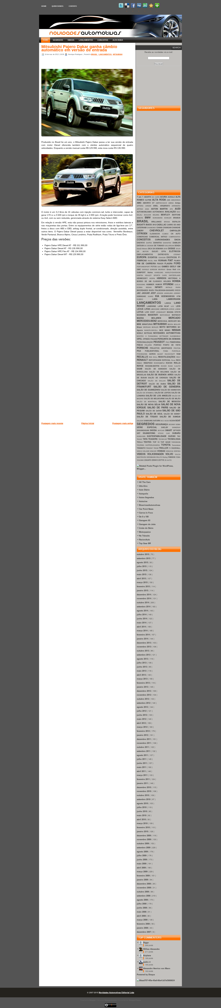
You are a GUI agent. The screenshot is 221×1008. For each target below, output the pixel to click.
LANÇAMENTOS (86, 40)
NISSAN (176, 330)
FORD (177, 263)
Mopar (140, 327)
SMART (169, 430)
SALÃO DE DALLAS (157, 381)
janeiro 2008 (143, 927)
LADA (159, 299)
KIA (158, 296)
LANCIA (169, 303)
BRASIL (94, 54)
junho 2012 (142, 714)
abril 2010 (141, 819)
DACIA (177, 239)
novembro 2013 (144, 646)
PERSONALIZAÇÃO (145, 342)
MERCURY (173, 321)
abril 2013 (141, 674)
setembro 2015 (144, 558)
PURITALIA (176, 351)
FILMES (177, 260)
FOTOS (154, 266)
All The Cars (144, 482)
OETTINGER (164, 336)
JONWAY (177, 293)
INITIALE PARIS (173, 287)
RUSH (171, 366)
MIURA (171, 324)
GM (178, 266)
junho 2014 (142, 618)
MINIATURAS (147, 324)
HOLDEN (167, 281)
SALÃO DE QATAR (154, 410)
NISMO (168, 330)
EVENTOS (153, 257)
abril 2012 (141, 723)
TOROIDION (175, 442)
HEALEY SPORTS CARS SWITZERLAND (162, 275)
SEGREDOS (58, 40)
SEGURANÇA (161, 424)
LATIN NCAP (164, 306)
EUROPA (142, 257)
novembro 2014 (144, 598)
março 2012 (142, 726)
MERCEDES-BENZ (147, 320)
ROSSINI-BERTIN (153, 366)
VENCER (153, 451)
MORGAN (147, 327)
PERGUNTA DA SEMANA (168, 338)
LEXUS (140, 308)
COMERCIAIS (143, 236)
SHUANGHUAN (143, 430)
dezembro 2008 (144, 883)
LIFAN (147, 308)
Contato (73, 6)
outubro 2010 (143, 795)
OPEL (140, 338)
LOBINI (177, 309)
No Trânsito (144, 535)
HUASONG (141, 284)
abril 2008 (141, 915)
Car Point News (146, 508)
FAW (156, 260)
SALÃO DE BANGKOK (157, 369)
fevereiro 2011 (143, 779)
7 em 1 (140, 196)
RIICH (178, 360)
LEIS (178, 306)
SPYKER (176, 430)
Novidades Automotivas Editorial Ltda (116, 992)
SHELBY (166, 427)
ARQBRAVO (166, 205)
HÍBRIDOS (162, 278)
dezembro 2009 (144, 835)
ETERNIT (177, 254)
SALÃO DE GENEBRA (166, 386)
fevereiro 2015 (143, 586)
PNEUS (141, 345)
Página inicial (87, 423)
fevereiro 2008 (143, 923)
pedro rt (146, 961)
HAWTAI (141, 275)
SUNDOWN (142, 436)
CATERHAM (142, 227)
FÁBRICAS (142, 260)
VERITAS (177, 451)
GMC (139, 269)
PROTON (177, 348)
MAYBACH (176, 315)
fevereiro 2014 (143, 634)
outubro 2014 (143, 602)
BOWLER (168, 218)
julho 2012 (142, 710)
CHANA (159, 227)
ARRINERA (176, 206)
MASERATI (154, 314)
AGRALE (171, 197)
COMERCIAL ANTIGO (159, 236)
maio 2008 (142, 911)
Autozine (143, 501)
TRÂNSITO (141, 448)
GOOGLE (146, 269)
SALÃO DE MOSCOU (169, 401)
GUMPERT (142, 272)
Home (43, 6)
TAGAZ (140, 439)
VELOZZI (146, 451)
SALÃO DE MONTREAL (148, 401)
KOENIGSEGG (169, 296)
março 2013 (142, 678)
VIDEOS (71, 40)
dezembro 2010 (144, 787)
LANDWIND (152, 306)
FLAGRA (169, 263)
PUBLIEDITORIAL (154, 351)
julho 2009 (142, 855)
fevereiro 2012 (143, 731)
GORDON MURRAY (158, 269)
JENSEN (160, 293)
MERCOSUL (163, 321)
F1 (179, 257)
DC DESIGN (149, 245)
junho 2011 (142, 763)
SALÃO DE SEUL (155, 413)
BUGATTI (141, 224)
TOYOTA (166, 444)
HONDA (176, 281)
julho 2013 (142, 662)
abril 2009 (141, 867)
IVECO (177, 290)
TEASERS (153, 438)
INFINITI (160, 287)
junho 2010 (142, 811)
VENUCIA (170, 451)
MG (179, 321)
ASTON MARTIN (160, 208)
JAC (139, 293)
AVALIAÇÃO (171, 211)
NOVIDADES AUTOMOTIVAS (166, 332)
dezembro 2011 (144, 739)
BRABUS (176, 217)
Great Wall (172, 269)
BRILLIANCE (157, 221)
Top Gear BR (145, 543)
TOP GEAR (166, 442)
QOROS (153, 354)
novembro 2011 (144, 743)
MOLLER (177, 324)
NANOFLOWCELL (151, 330)
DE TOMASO (159, 245)
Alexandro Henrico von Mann (156, 968)
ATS (172, 209)
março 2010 (142, 823)
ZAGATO (148, 460)
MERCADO (174, 317)
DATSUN (140, 245)
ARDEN (149, 206)
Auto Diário (144, 489)
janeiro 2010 (143, 831)
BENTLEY (166, 214)
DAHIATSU (158, 242)
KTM (178, 296)
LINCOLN (164, 309)
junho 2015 (142, 570)
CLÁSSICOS (156, 233)
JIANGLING (169, 293)
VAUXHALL (175, 448)
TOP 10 (157, 442)
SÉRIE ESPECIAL (149, 427)
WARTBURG (142, 457)
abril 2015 (141, 578)
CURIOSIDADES (164, 239)
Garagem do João (147, 524)
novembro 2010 (144, 791)
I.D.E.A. (177, 284)
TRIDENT (149, 448)
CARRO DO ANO (173, 224)
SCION (172, 420)
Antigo (177, 203)
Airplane (147, 955)
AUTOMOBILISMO (144, 211)
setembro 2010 (144, 799)
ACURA (164, 196)
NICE (162, 330)
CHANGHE (176, 227)
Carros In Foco (146, 512)
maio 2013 (142, 670)
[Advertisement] (96, 440)
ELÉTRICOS (174, 251)
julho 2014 (142, 614)
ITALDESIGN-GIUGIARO (165, 290)
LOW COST (150, 312)
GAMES (166, 266)
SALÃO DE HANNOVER (170, 390)
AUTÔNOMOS (158, 211)
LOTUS (141, 311)
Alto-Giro (143, 485)
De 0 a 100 (144, 516)
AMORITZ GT (149, 203)
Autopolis (143, 493)
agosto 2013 (143, 658)
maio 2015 (142, 574)
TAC (178, 436)
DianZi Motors (142, 248)
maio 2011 (142, 767)
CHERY (143, 230)
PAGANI (153, 339)
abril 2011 (141, 771)
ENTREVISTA (166, 254)
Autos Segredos (146, 497)
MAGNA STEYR (173, 312)
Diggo (146, 942)
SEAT (177, 420)
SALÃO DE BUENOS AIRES (160, 374)
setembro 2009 (144, 847)
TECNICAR (163, 439)
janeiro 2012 (143, 735)
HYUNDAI (169, 284)
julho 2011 (142, 759)
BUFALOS (176, 221)
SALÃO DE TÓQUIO (148, 416)
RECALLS (143, 356)
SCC (162, 420)
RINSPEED (149, 363)
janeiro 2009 (143, 879)
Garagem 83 (144, 520)
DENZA (177, 245)
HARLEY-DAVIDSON (172, 272)
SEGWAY (172, 424)
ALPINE (148, 200)
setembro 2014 (144, 606)
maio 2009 (142, 863)
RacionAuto (144, 539)
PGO (168, 342)
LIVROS (171, 309)
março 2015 (142, 582)
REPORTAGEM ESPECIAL (160, 360)
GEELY (173, 266)
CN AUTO (175, 233)
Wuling (165, 457)
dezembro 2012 (144, 690)
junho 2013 (142, 666)
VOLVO (170, 454)
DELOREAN (170, 245)
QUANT (161, 354)
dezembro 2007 (144, 931)
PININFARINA (175, 342)
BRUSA (168, 222)
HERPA (153, 278)
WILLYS (159, 457)
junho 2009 (142, 859)
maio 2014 (142, 622)
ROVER (164, 366)
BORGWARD (158, 218)
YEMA (178, 457)
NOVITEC (141, 336)
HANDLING (160, 272)
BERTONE (176, 214)
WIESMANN (151, 457)
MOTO (163, 326)
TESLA (140, 442)
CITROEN (143, 233)
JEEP (154, 293)
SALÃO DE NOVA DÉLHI (149, 404)
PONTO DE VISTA (171, 345)
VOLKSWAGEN (156, 454)
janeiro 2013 (143, 686)
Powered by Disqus (146, 974)
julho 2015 (142, 566)
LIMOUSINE (155, 309)
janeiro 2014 (143, 638)
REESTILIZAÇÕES (167, 356)
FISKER (160, 263)
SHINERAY (176, 427)
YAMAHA (172, 457)
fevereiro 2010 (143, 827)
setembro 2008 (144, 895)
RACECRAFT (171, 354)
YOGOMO (140, 460)
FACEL (151, 260)
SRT (140, 433)
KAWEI (151, 296)
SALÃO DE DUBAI (158, 384)
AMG (140, 202)
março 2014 (142, 630)
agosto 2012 (143, 706)
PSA (141, 350)
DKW (166, 248)
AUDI (177, 208)
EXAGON (163, 257)
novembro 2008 (144, 887)
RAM (178, 354)
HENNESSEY (143, 278)
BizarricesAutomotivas (149, 505)
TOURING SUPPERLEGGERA (149, 445)
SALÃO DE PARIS (158, 407)
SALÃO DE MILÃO (172, 398)
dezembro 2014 (144, 594)
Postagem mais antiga (122, 423)
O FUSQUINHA (152, 336)
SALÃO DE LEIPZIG (163, 392)
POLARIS (149, 345)
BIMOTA (141, 218)
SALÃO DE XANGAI (170, 416)
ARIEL (156, 205)
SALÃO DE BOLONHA (159, 372)
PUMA (167, 351)
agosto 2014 (143, 610)
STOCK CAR (165, 433)
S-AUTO (177, 366)
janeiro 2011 (143, 783)
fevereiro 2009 (143, 875)
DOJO (178, 248)
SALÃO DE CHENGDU (158, 377)
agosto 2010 (143, 803)
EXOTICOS (172, 257)
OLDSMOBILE (175, 336)
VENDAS (161, 451)
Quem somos (57, 6)
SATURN (156, 420)
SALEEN (140, 420)
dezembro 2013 (144, 642)
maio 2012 (142, 718)
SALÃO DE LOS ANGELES (159, 395)
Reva (173, 360)
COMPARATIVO (174, 237)
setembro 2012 (144, 702)
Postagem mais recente (52, 423)
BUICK (149, 224)
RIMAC (140, 363)
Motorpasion (145, 531)
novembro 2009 (144, 839)
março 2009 (142, 871)
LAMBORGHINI (173, 299)
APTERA (141, 206)
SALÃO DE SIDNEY (172, 414)
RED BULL (153, 357)
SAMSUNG (148, 420)
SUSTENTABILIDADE (157, 436)
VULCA (177, 454)
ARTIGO (141, 209)
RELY (178, 357)
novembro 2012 (144, 694)
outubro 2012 (143, 698)
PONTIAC (158, 345)
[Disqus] (87, 302)
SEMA (178, 424)
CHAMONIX (151, 227)
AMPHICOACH (162, 203)
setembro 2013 (144, 654)
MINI (139, 324)
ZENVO (155, 460)
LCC (173, 306)
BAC (178, 212)
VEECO (140, 451)
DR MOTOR (144, 251)
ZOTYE (161, 460)
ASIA (148, 209)
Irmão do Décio (146, 528)
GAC (159, 266)
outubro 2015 (143, 554)
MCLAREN (160, 317)
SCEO (166, 420)
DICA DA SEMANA (156, 248)
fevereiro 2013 (143, 682)
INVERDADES (143, 290)
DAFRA (149, 243)
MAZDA (144, 317)
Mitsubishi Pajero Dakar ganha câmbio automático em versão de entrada (79, 48)
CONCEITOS (102, 40)
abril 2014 (141, 626)
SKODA (154, 430)
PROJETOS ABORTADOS (162, 348)
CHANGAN (167, 227)
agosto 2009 (143, 851)
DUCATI (156, 251)
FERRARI (163, 260)
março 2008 (142, 919)
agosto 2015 (143, 562)
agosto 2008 (143, 899)
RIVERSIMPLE (160, 363)
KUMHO (144, 299)
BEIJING (157, 215)
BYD (155, 224)
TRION (156, 448)
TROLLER (164, 447)
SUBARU (176, 433)
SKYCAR (161, 430)
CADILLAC (162, 224)
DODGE (172, 248)
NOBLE (140, 333)
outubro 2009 (143, 843)
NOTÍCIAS (148, 333)
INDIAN (150, 287)
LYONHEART (161, 312)
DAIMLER (176, 242)
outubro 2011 (143, 747)
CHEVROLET (160, 230)
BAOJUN (148, 215)
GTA (178, 269)
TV (170, 448)
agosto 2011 (143, 755)
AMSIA (171, 203)
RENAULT (143, 360)
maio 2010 (142, 815)
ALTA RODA (118, 40)
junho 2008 (142, 907)
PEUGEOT (159, 342)
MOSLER (156, 327)
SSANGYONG (150, 433)
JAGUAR (146, 293)
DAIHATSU (168, 243)
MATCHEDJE (166, 315)
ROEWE (170, 363)
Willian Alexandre (151, 948)
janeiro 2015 (143, 590)
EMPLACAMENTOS (147, 254)
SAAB (141, 368)
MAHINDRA (142, 315)
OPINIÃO (146, 339)
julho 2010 (142, 807)
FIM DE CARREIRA (147, 263)
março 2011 (142, 775)
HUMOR (159, 284)
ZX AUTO (168, 460)
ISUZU (152, 290)
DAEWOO (141, 242)
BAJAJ (140, 215)
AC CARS (156, 197)
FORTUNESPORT (144, 266)
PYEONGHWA (143, 354)
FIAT (171, 260)
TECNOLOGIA (173, 438)
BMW (149, 217)
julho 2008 (142, 903)
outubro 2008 (143, 891)
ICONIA (141, 287)
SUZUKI (172, 436)
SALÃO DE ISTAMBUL (146, 393)
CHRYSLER (175, 230)
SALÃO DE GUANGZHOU (149, 389)
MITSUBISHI (117, 54)
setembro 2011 (144, 751)
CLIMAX (166, 234)
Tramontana (176, 445)
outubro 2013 (143, 650)
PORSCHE (143, 348)
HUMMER (150, 284)
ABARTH (148, 197)
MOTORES (172, 326)
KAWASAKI (142, 296)
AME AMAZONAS (173, 200)
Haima (151, 272)
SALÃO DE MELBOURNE (154, 398)
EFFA (165, 251)
